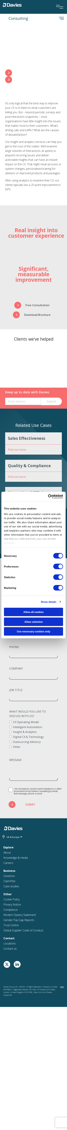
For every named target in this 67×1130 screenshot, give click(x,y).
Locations (9, 943)
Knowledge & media (15, 858)
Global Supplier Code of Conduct (23, 930)
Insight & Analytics (25, 732)
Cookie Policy (11, 899)
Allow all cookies (33, 612)
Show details (48, 601)
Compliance (10, 910)
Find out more (17, 449)
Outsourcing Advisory (27, 742)
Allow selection (33, 621)
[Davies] (12, 5)
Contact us (10, 948)
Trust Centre (11, 925)
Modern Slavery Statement (19, 915)
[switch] (58, 566)
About (7, 852)
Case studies (11, 886)
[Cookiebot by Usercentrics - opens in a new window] (48, 496)
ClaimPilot (9, 881)
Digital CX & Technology (28, 737)
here (62, 987)
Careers (8, 863)
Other (16, 747)
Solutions (9, 876)
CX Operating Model (26, 722)
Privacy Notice (12, 904)
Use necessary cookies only (33, 631)
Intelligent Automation (27, 727)
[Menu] (58, 2)
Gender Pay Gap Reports (18, 920)
